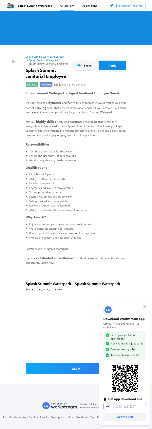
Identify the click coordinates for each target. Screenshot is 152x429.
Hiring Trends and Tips (81, 417)
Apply (112, 65)
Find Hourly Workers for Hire (20, 417)
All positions (89, 6)
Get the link (125, 417)
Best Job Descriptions (53, 417)
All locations (67, 6)
